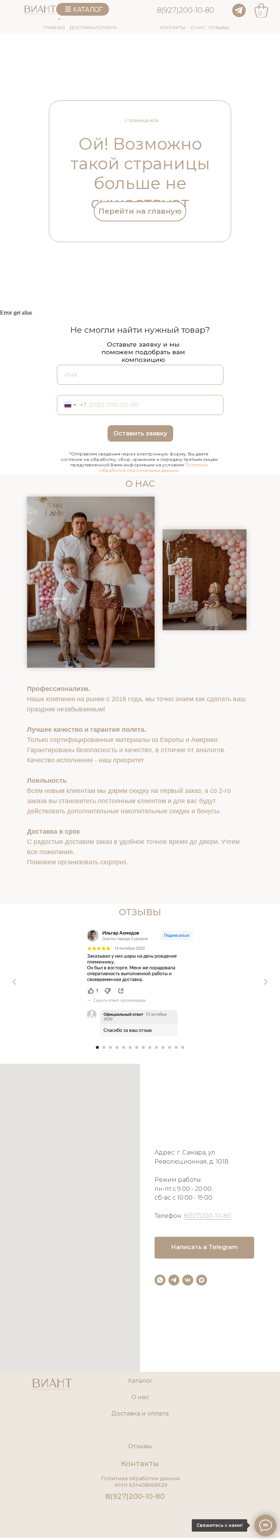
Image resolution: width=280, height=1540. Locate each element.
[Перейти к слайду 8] (143, 1047)
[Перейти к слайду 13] (176, 1047)
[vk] (187, 1280)
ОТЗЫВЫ (219, 27)
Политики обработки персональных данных (153, 467)
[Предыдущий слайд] (14, 982)
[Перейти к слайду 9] (149, 1047)
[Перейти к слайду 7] (136, 1047)
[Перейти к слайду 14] (182, 1047)
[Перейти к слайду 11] (163, 1047)
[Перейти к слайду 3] (110, 1047)
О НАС (197, 27)
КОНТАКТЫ (172, 27)
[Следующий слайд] (265, 982)
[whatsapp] (160, 1280)
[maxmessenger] (201, 1280)
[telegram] (173, 1280)
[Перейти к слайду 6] (130, 1047)
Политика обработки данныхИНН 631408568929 (140, 1481)
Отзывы (140, 1446)
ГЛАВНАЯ (54, 27)
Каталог (140, 1380)
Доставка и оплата (140, 1413)
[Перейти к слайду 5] (123, 1047)
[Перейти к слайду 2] (103, 1047)
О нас (140, 1397)
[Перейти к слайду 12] (169, 1047)
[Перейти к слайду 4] (117, 1047)
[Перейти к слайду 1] (97, 1047)
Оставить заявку (140, 433)
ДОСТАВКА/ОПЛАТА (93, 27)
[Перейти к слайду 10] (156, 1047)
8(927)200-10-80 (185, 10)
